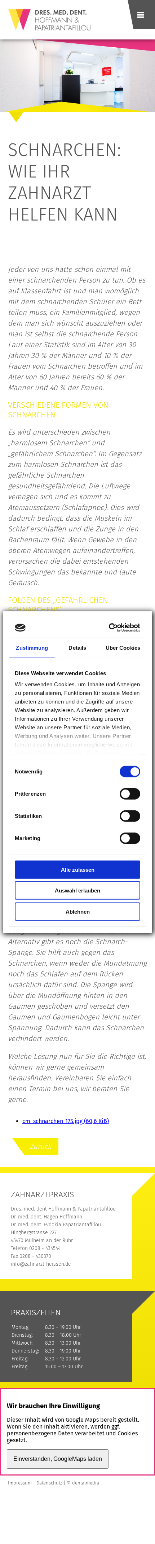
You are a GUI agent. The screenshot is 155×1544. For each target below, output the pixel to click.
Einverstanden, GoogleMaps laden (57, 1459)
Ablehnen (78, 911)
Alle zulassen (77, 869)
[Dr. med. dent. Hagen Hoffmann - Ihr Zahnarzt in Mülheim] (47, 33)
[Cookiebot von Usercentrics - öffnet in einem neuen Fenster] (109, 628)
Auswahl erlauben (77, 890)
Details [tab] (77, 647)
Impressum (20, 1483)
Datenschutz (49, 1483)
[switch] (130, 793)
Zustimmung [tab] (32, 647)
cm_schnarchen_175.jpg (65, 1121)
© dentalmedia (83, 1483)
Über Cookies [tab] (123, 647)
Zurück (40, 1146)
